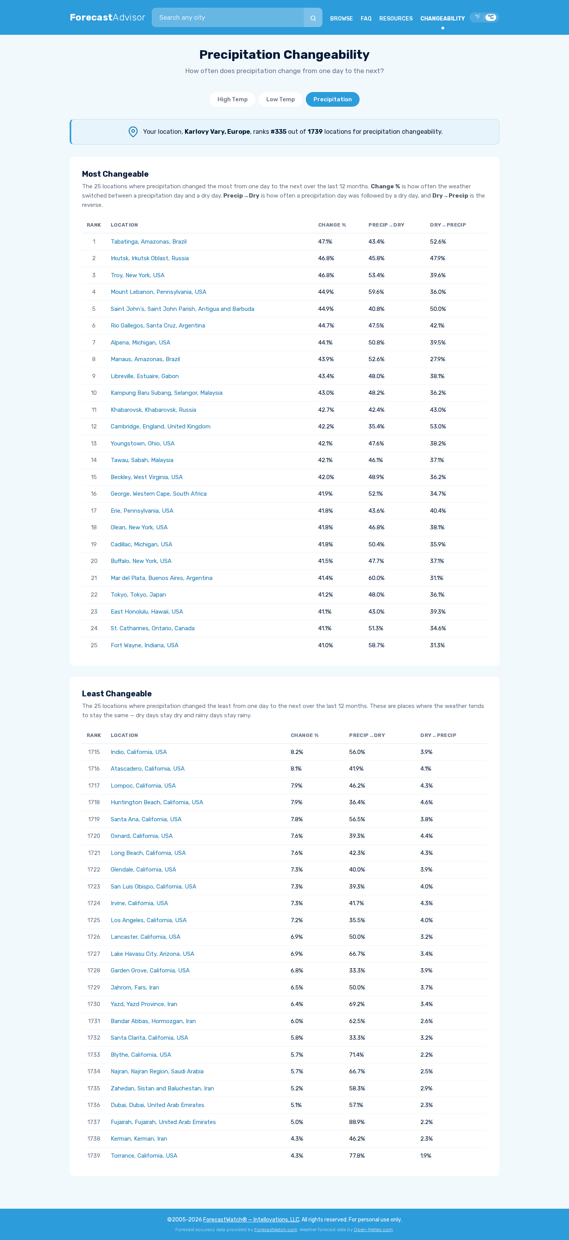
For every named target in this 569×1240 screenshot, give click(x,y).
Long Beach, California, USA (148, 852)
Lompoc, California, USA (143, 785)
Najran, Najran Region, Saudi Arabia (157, 1071)
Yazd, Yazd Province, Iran (144, 1004)
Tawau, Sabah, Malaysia (142, 460)
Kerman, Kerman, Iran (139, 1138)
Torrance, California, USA (144, 1155)
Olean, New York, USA (139, 527)
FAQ (366, 18)
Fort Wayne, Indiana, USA (144, 645)
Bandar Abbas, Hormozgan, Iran (153, 1021)
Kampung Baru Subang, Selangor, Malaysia (167, 392)
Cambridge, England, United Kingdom (161, 426)
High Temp (233, 99)
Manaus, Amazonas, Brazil (145, 359)
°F (477, 17)
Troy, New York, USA (138, 275)
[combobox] (228, 17)
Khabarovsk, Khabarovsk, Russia (153, 409)
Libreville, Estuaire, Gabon (145, 376)
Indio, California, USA (139, 752)
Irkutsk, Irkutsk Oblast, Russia (150, 258)
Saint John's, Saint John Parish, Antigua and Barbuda (182, 308)
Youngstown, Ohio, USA (143, 443)
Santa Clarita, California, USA (149, 1037)
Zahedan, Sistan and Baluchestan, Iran (162, 1088)
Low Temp (280, 99)
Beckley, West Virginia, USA (147, 477)
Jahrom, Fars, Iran (135, 987)
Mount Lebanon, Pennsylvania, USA (158, 291)
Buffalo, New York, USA (141, 561)
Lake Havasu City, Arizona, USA (152, 953)
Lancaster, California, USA (145, 936)
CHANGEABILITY (442, 18)
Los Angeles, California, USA (149, 920)
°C (491, 17)
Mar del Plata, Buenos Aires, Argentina (162, 578)
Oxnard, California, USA (142, 835)
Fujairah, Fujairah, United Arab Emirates (163, 1122)
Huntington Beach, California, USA (157, 802)
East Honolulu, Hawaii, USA (147, 611)
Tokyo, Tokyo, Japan (138, 594)
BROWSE (341, 18)
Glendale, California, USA (143, 869)
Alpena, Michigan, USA (140, 342)
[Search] (313, 17)
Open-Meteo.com (373, 1229)
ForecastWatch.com (275, 1229)
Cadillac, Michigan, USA (141, 544)
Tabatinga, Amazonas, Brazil (149, 241)
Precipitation (333, 99)
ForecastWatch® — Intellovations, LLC (251, 1219)
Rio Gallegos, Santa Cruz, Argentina (158, 325)
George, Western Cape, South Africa (159, 493)
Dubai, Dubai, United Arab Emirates (157, 1105)
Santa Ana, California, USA (146, 819)
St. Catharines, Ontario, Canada (153, 628)
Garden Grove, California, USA (150, 970)
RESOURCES (396, 18)
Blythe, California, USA (141, 1054)
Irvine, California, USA (139, 903)
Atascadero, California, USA (148, 768)
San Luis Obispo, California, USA (153, 886)
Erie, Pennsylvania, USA (142, 510)
